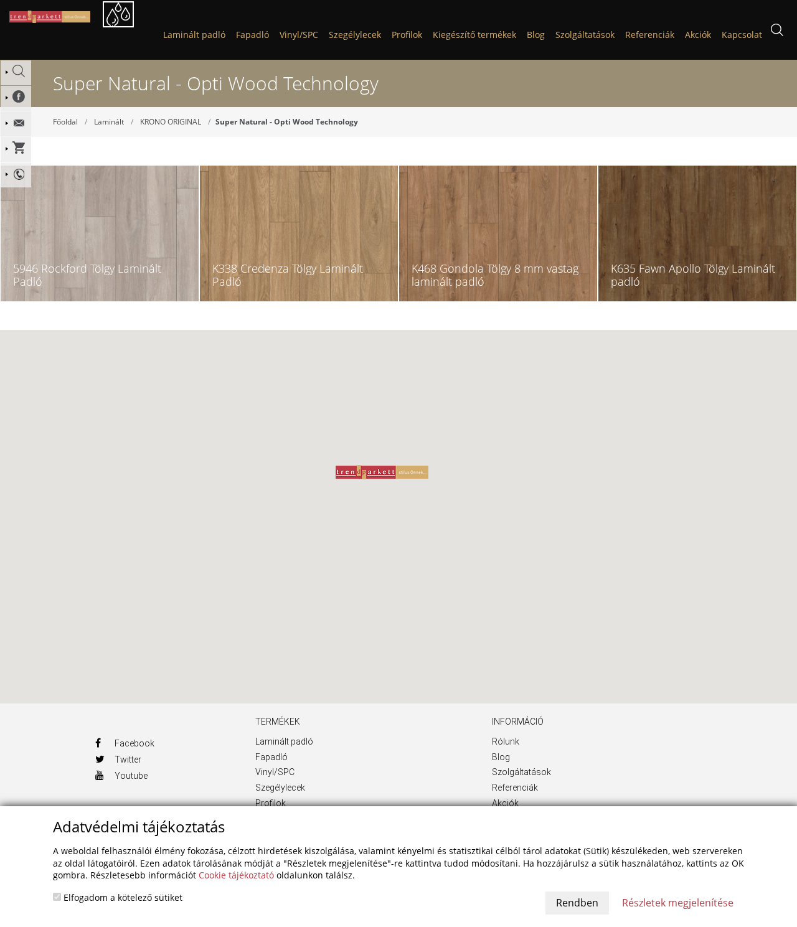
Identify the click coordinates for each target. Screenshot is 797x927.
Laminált (109, 121)
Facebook (133, 743)
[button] (382, 472)
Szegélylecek (355, 34)
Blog (501, 757)
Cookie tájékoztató (236, 875)
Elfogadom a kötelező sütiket (121, 897)
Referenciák (515, 788)
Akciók (505, 803)
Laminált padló (194, 34)
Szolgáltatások (521, 772)
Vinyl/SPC (299, 34)
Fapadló (252, 34)
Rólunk (505, 741)
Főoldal (65, 121)
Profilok (407, 34)
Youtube (130, 776)
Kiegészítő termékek (474, 34)
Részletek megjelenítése (677, 903)
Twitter (127, 760)
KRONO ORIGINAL (170, 121)
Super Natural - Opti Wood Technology (286, 121)
